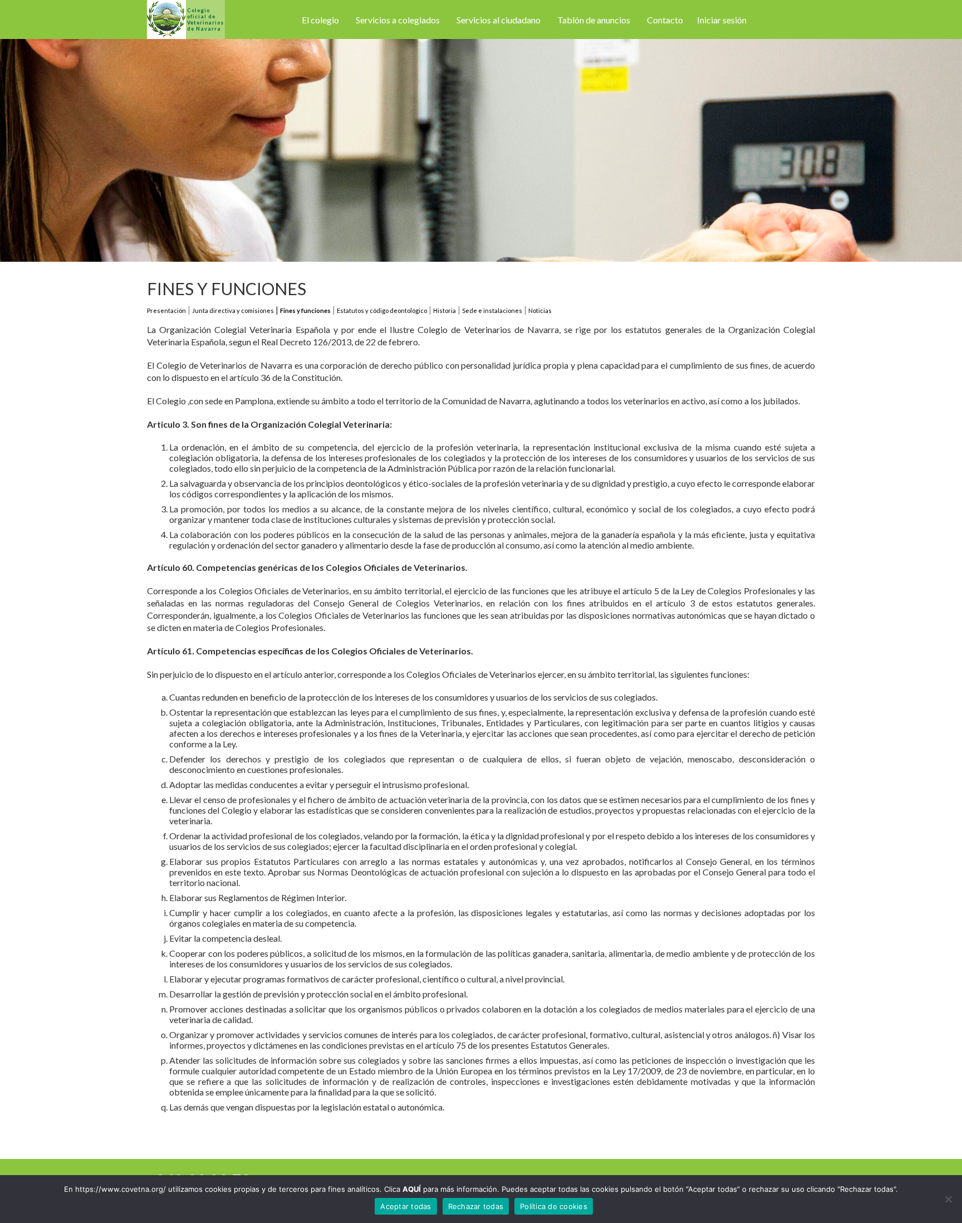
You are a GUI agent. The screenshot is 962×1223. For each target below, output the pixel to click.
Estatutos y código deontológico (382, 310)
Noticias (540, 310)
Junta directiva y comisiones (233, 310)
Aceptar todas (405, 1206)
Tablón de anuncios (593, 19)
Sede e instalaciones (492, 310)
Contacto (665, 19)
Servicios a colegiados (398, 19)
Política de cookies (553, 1206)
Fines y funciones (305, 310)
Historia (444, 310)
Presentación (166, 310)
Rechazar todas (476, 1206)
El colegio (320, 19)
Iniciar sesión (722, 19)
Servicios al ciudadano (499, 19)
